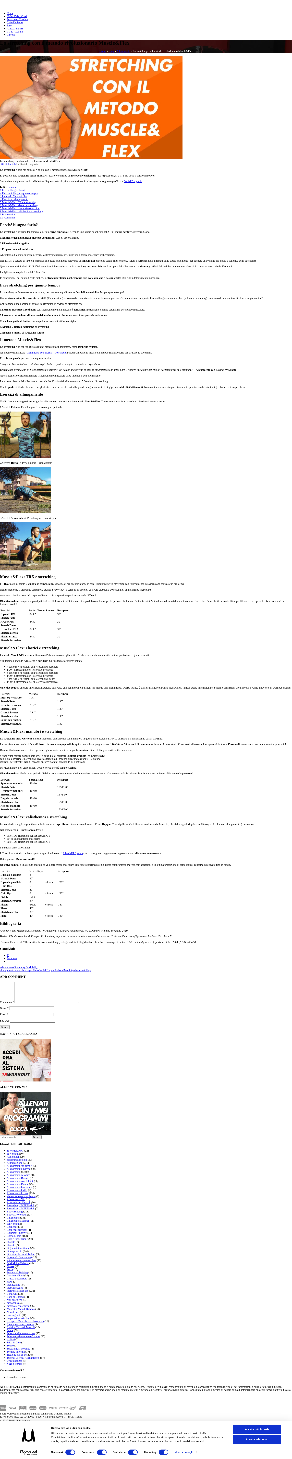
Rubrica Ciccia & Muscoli (21, 1327)
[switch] (102, 1452)
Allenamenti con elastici (19, 1165)
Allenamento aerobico (18, 1175)
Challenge (12, 1226)
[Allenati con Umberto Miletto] (25, 1133)
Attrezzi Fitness (15, 28)
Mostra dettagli (184, 1452)
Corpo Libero (14, 1235)
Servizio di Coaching (18, 19)
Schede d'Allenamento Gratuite (23, 1336)
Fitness (10, 1266)
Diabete (11, 1242)
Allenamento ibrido (17, 1190)
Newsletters (13, 1312)
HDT (10, 1281)
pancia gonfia (14, 1315)
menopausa (13, 1302)
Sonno (10, 1345)
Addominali (13, 1156)
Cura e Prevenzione (17, 1238)
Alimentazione (14, 1162)
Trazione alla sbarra (17, 1354)
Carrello (11, 34)
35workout (12, 1153)
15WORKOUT (15, 1150)
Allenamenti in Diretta (18, 1168)
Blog (9, 25)
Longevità (12, 1293)
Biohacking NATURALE (20, 1208)
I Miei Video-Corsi (17, 16)
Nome (4, 1008)
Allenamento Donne (17, 1184)
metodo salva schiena (18, 1306)
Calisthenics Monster (18, 1220)
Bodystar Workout (16, 1214)
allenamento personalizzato (21, 1196)
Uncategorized (14, 1360)
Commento (7, 1002)
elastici (60, 970)
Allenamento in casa (17, 1193)
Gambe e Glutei (15, 1275)
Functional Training (17, 1272)
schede (76, 970)
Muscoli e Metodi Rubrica (21, 1309)
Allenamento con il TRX (20, 1181)
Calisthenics (13, 1217)
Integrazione (13, 1284)
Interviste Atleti (15, 1287)
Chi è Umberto (15, 22)
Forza (10, 1269)
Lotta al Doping (15, 1296)
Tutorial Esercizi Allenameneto (23, 1357)
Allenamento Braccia (18, 1178)
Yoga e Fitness (14, 1363)
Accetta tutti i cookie (257, 1429)
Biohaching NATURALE (20, 1205)
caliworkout (13, 1223)
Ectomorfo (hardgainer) (19, 1257)
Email (4, 1014)
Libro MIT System (73, 853)
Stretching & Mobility (26, 967)
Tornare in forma (16, 1351)
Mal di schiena (14, 1299)
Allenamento (123, 51)
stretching (85, 970)
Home (10, 13)
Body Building (15, 1211)
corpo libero (32, 970)
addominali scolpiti (17, 1159)
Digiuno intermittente (18, 1248)
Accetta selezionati (257, 1439)
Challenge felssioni (17, 1229)
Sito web (4, 1020)
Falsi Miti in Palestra (18, 1263)
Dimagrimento (14, 1251)
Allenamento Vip (16, 1199)
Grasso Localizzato (17, 1278)
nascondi (12, 187)
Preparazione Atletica (18, 1318)
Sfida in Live (14, 1342)
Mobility (68, 970)
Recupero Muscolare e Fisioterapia (25, 1321)
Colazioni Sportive (17, 1232)
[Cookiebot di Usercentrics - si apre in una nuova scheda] (28, 1452)
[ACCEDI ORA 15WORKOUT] (25, 1080)
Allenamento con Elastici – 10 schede (46, 352)
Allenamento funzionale (19, 1187)
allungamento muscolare (13, 970)
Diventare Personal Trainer (21, 1254)
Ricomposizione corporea (20, 1324)
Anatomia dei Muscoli (18, 1202)
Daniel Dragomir (133, 181)
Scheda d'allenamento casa (21, 1333)
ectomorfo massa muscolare (21, 1260)
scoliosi (11, 1339)
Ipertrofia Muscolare (17, 1290)
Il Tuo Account (15, 31)
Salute (10, 1330)
